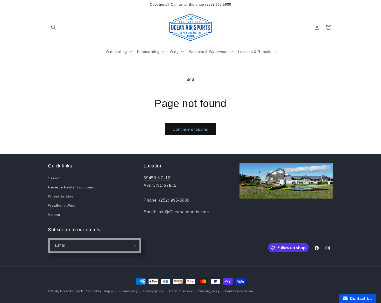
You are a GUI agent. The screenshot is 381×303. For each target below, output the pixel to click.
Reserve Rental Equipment (72, 187)
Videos (54, 214)
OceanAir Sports (72, 291)
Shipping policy (209, 290)
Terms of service (181, 290)
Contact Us (360, 298)
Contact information (239, 290)
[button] (53, 27)
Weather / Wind (61, 205)
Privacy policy (153, 290)
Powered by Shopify (99, 291)
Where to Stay (60, 196)
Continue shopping (190, 129)
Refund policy (128, 290)
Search (54, 178)
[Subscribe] (133, 245)
